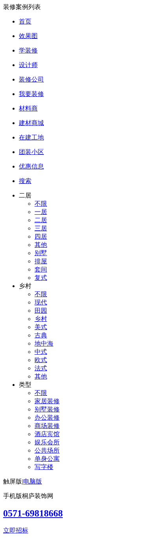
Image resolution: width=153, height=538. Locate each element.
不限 (41, 203)
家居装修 (47, 401)
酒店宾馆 (47, 434)
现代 (41, 302)
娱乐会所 (47, 442)
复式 (41, 277)
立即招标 (15, 530)
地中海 (44, 343)
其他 (41, 244)
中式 (41, 351)
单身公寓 (47, 458)
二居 (41, 220)
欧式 (41, 360)
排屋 (41, 261)
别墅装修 (47, 409)
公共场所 (47, 450)
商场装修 (47, 425)
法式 (41, 368)
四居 (41, 236)
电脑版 (32, 481)
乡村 (41, 318)
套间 (41, 269)
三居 (41, 228)
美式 (41, 327)
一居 (41, 211)
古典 (41, 335)
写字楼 (44, 467)
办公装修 (47, 417)
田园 (41, 310)
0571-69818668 (33, 513)
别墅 (41, 253)
